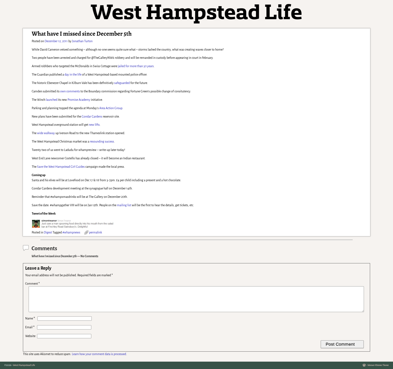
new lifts (94, 124)
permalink (95, 232)
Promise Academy (79, 99)
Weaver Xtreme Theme (378, 365)
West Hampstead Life (24, 365)
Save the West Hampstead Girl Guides (61, 166)
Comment (32, 283)
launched (51, 99)
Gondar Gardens (92, 116)
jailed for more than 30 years (136, 66)
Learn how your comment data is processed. (99, 354)
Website (30, 336)
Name (30, 318)
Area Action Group (110, 108)
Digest (48, 232)
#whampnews (71, 232)
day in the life (72, 74)
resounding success (102, 141)
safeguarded (122, 83)
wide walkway (46, 133)
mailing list (124, 205)
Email (30, 327)
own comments (70, 91)
